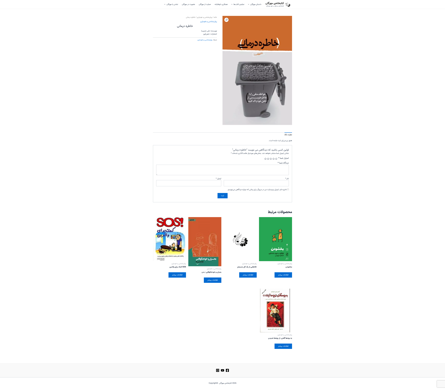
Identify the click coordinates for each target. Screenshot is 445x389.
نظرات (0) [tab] (288, 134)
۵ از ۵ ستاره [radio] (265, 159)
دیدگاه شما (283, 163)
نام (287, 178)
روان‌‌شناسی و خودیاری (204, 17)
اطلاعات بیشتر (283, 274)
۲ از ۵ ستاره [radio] (273, 159)
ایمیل (218, 178)
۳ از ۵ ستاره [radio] (271, 159)
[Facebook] (227, 370)
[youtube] (222, 370)
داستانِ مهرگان (255, 4)
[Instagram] (217, 370)
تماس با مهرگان (172, 4)
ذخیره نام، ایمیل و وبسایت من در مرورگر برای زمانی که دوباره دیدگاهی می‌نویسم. (257, 189)
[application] (249, 4)
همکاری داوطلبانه (221, 4)
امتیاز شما (283, 158)
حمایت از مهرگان (205, 4)
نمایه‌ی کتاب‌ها (239, 4)
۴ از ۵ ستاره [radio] (268, 159)
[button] (226, 20)
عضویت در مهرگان (188, 4)
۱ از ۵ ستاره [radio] (276, 159)
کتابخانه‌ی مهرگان (274, 3)
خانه (215, 17)
